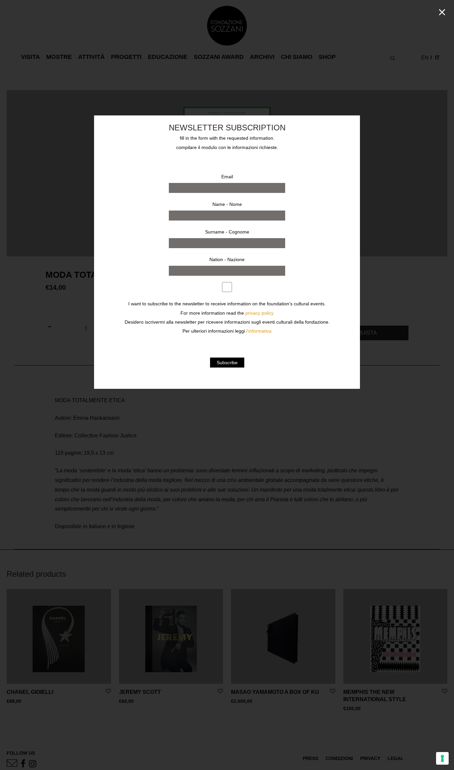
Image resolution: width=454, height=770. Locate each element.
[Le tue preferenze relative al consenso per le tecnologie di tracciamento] (442, 758)
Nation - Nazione (227, 259)
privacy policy (259, 313)
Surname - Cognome (227, 231)
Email (227, 176)
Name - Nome (227, 204)
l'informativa (259, 331)
